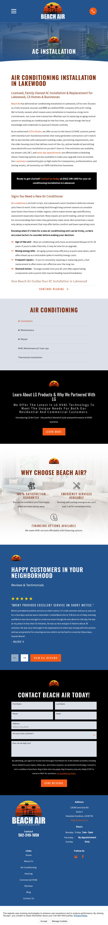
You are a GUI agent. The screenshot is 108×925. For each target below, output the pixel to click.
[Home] (53, 11)
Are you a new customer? (23, 733)
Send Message (53, 783)
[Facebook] (82, 856)
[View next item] (24, 658)
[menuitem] (54, 321)
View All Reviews (46, 658)
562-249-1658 (28, 835)
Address (16, 723)
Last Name (60, 704)
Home (29, 855)
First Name (17, 704)
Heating (29, 873)
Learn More (54, 431)
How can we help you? (22, 743)
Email (58, 714)
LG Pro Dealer (34, 131)
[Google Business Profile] (75, 856)
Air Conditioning (29, 867)
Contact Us (28, 898)
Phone (15, 714)
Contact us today (50, 178)
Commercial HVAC (29, 879)
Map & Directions (79, 820)
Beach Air (16, 103)
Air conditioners (19, 203)
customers (20, 161)
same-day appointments (49, 152)
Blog (28, 892)
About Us (28, 861)
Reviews (28, 885)
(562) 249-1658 (70, 178)
